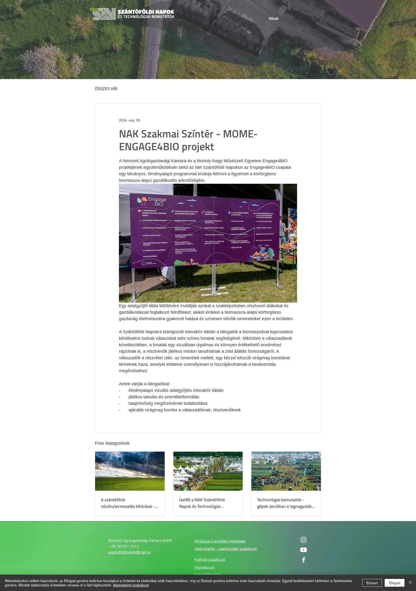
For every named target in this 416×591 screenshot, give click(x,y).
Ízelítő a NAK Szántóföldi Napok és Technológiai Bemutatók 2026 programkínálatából (202, 502)
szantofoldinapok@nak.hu (129, 552)
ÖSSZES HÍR (106, 88)
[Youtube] (303, 550)
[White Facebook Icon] (303, 560)
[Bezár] (410, 582)
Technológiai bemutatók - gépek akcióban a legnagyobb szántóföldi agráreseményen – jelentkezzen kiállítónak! (285, 502)
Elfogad (394, 582)
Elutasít (372, 582)
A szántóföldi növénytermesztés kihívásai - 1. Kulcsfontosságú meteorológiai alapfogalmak (128, 502)
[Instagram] (303, 539)
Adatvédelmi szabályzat (131, 585)
